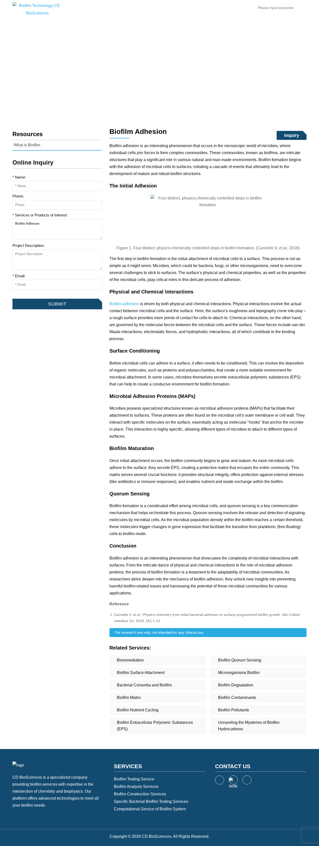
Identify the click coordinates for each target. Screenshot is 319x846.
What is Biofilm (162, 74)
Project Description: (28, 245)
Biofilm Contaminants (237, 697)
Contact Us (221, 8)
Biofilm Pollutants (233, 710)
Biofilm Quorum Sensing (239, 660)
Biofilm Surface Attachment (140, 672)
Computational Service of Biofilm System (150, 809)
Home (93, 8)
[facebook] (219, 779)
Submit (18, 295)
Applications (140, 8)
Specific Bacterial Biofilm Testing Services (151, 801)
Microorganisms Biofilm (238, 672)
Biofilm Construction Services (140, 794)
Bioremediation (130, 660)
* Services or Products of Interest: (40, 215)
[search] (301, 7)
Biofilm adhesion (124, 304)
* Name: (19, 177)
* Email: (18, 276)
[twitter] (233, 779)
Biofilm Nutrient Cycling (138, 710)
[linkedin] (246, 779)
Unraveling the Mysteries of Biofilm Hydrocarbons (248, 725)
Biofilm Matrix (129, 697)
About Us (194, 8)
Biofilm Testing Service (134, 779)
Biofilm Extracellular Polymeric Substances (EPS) (155, 725)
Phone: (18, 196)
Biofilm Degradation (235, 685)
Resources (133, 74)
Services (113, 8)
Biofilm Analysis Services (136, 786)
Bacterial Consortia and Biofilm (144, 685)
